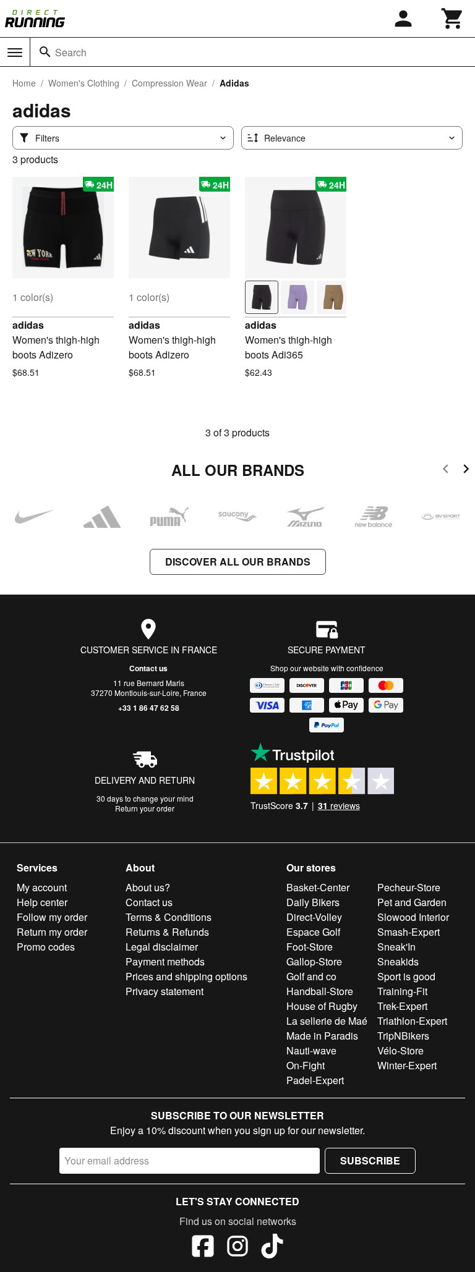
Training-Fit (402, 991)
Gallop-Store (314, 961)
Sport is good (406, 976)
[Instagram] (237, 1248)
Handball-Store (319, 991)
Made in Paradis (322, 1035)
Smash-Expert (408, 932)
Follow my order (52, 917)
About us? (148, 887)
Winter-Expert (407, 1065)
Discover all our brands (237, 561)
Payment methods (165, 961)
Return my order (52, 932)
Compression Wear (169, 83)
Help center (42, 902)
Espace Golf (313, 932)
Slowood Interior (413, 917)
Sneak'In (396, 946)
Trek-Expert (402, 1006)
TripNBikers (403, 1035)
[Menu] (15, 52)
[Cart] (452, 18)
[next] (466, 470)
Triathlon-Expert (412, 1021)
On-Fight (305, 1065)
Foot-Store (309, 946)
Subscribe (370, 1160)
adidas (28, 325)
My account (42, 887)
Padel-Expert (315, 1080)
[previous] (446, 470)
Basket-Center (317, 887)
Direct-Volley (314, 917)
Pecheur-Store (408, 887)
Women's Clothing (83, 83)
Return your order (144, 808)
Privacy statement (164, 991)
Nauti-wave (311, 1050)
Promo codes (46, 946)
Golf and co (311, 976)
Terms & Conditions (169, 917)
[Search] (45, 52)
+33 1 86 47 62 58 (148, 707)
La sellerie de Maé (326, 1021)
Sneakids (398, 961)
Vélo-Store (400, 1050)
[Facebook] (202, 1248)
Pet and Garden (412, 902)
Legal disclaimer (162, 946)
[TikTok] (272, 1248)
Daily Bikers (313, 902)
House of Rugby (321, 1006)
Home (24, 83)
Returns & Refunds (167, 932)
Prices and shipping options (186, 976)
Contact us (148, 668)
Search (71, 52)
